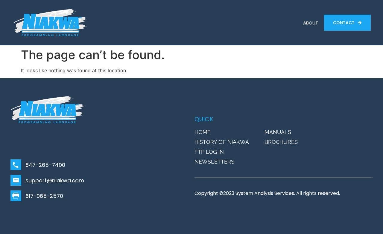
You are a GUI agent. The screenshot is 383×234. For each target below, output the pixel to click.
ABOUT (310, 23)
